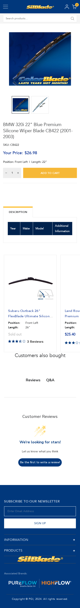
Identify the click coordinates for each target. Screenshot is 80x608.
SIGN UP (40, 523)
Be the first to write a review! (40, 462)
